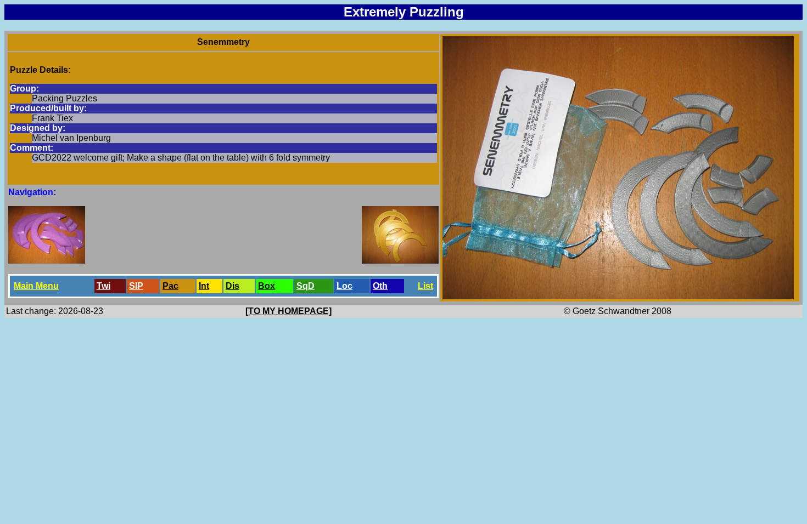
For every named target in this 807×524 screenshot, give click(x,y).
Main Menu (36, 286)
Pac (170, 286)
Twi (103, 286)
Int (204, 286)
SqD (305, 286)
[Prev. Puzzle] (46, 260)
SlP (136, 286)
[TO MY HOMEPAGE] (288, 311)
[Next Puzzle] (400, 260)
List (425, 286)
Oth (380, 286)
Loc (344, 286)
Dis (232, 286)
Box (266, 286)
